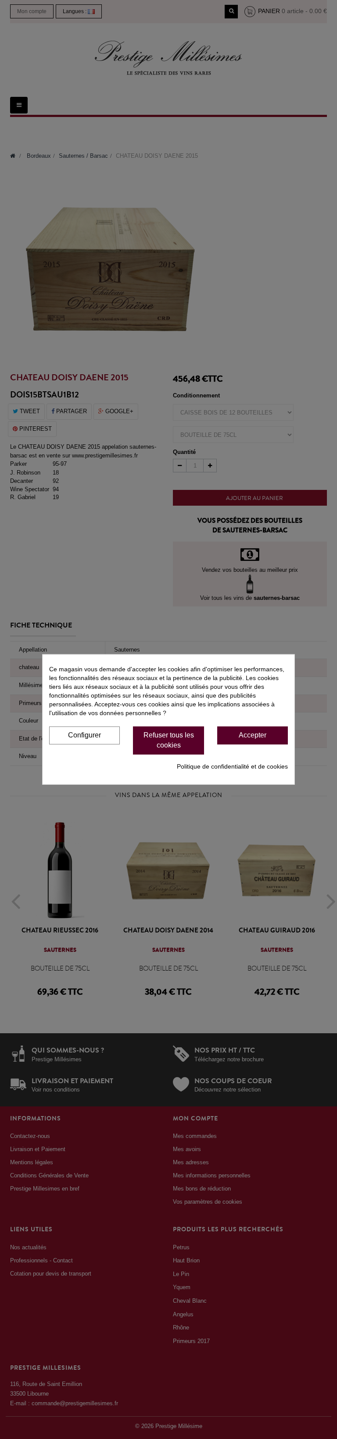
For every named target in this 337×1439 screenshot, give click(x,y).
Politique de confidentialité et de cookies (232, 766)
